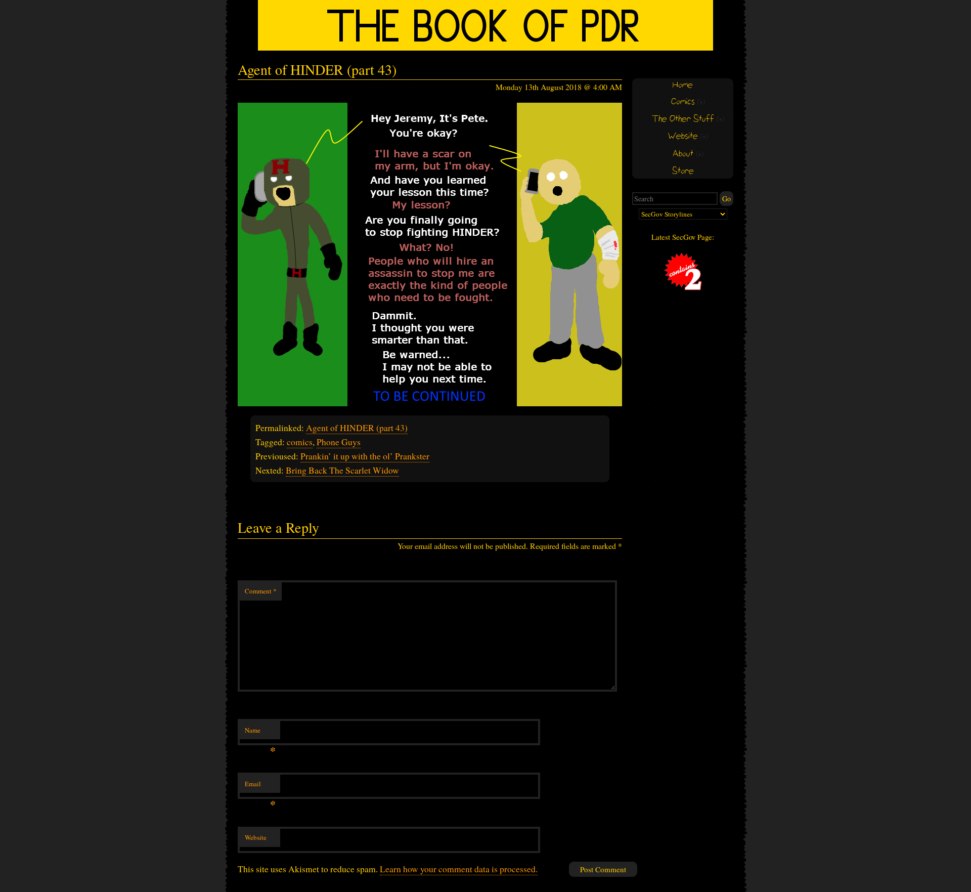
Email (260, 786)
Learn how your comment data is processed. (459, 869)
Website (256, 837)
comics (300, 442)
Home (683, 85)
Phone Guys (339, 442)
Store (683, 171)
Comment (261, 591)
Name (260, 733)
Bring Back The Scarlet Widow (342, 470)
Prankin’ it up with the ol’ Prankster (364, 456)
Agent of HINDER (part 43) (357, 427)
